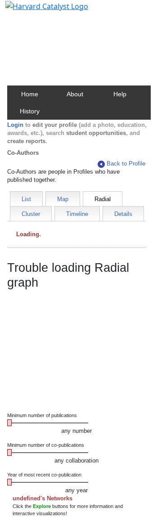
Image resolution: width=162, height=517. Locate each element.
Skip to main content (37, 11)
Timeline (77, 214)
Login (15, 124)
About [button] (75, 94)
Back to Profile (126, 163)
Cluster (31, 214)
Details (123, 214)
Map (62, 199)
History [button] (30, 111)
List (26, 199)
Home (29, 94)
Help (119, 94)
